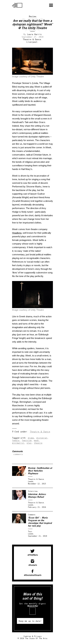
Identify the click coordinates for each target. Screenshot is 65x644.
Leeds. (31, 481)
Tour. (30, 531)
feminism (26, 440)
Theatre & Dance (40, 431)
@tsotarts (32, 565)
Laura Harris (34, 34)
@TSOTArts (32, 555)
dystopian (41, 438)
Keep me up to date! (30, 621)
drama (31, 438)
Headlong (16, 233)
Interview (32, 491)
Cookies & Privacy (33, 636)
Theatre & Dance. (32, 39)
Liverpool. (32, 42)
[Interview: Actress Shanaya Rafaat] (19, 499)
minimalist (18, 443)
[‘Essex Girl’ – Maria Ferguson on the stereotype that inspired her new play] (19, 522)
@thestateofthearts (32, 575)
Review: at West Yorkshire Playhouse (40, 471)
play (29, 443)
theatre (38, 443)
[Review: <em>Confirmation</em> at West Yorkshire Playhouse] (19, 475)
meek (36, 440)
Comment (31, 514)
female (15, 440)
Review (32, 16)
